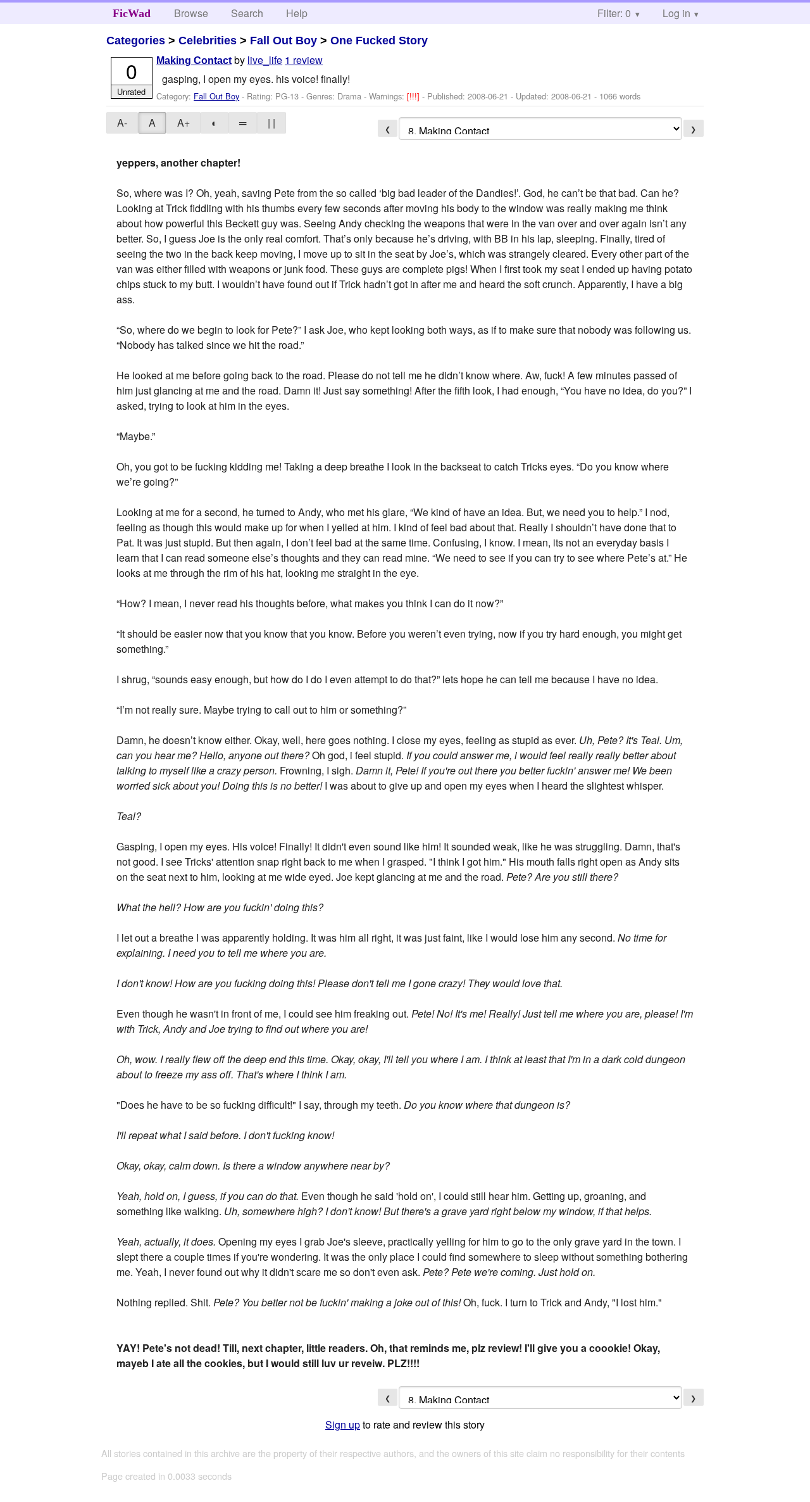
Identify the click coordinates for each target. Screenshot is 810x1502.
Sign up (342, 1424)
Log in (676, 13)
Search (247, 13)
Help (297, 13)
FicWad (132, 13)
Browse (191, 13)
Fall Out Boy (283, 40)
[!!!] (414, 96)
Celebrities (207, 40)
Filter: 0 (614, 13)
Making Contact (194, 60)
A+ (183, 122)
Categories (135, 40)
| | (271, 122)
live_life (264, 60)
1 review (304, 60)
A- (122, 122)
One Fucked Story (379, 40)
